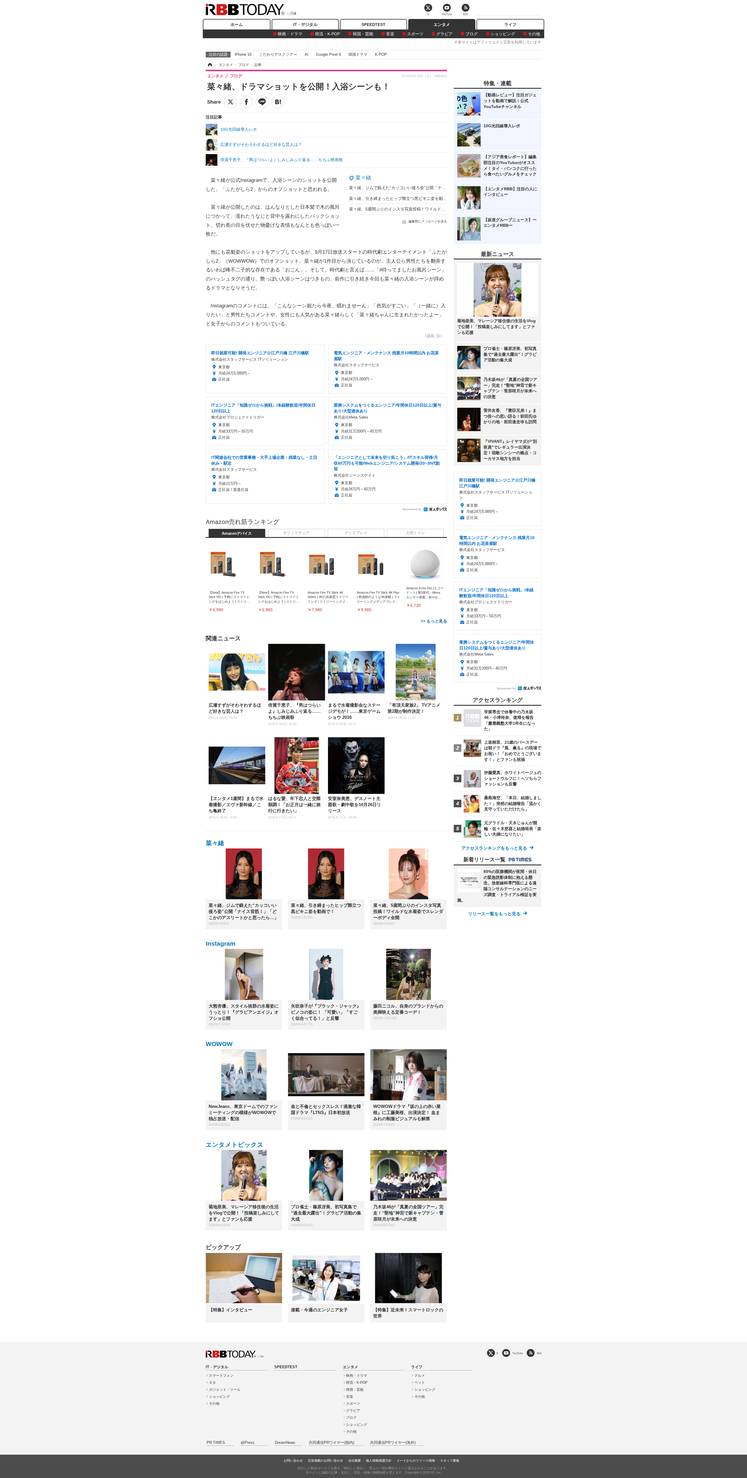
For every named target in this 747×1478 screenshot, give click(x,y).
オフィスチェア (296, 533)
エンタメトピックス (234, 1144)
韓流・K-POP (327, 34)
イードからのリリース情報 (416, 1460)
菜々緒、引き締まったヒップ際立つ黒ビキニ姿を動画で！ (402, 198)
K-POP (381, 54)
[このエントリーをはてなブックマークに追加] (277, 101)
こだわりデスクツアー (278, 54)
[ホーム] (209, 65)
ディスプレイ (356, 533)
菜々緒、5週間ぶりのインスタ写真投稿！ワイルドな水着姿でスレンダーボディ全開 (425, 209)
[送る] (262, 101)
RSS (539, 1353)
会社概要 (354, 1460)
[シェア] (246, 101)
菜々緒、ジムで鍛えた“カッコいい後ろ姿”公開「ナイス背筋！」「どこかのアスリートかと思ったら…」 (444, 187)
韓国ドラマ (357, 54)
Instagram (220, 943)
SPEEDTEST (373, 24)
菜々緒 (363, 178)
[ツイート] (230, 101)
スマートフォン (221, 1376)
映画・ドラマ (290, 34)
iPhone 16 (243, 54)
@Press (247, 1443)
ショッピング (503, 34)
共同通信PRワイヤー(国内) (331, 1443)
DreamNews (285, 1443)
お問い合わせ (293, 1460)
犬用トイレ (415, 533)
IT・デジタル (305, 24)
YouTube (517, 1353)
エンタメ (442, 24)
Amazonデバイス (237, 533)
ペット (419, 1383)
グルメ (419, 1376)
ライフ (510, 24)
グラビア (444, 34)
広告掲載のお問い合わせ (325, 1460)
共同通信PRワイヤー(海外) (393, 1443)
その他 (534, 34)
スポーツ (415, 34)
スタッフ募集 (449, 1460)
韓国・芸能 (363, 34)
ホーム (237, 24)
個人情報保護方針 (379, 1460)
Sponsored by (411, 509)
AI (306, 54)
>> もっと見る (434, 621)
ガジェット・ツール (224, 1390)
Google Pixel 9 (328, 54)
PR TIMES (216, 1443)
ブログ (471, 34)
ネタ (212, 1383)
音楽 (390, 34)
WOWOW (219, 1043)
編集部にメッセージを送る (428, 221)
